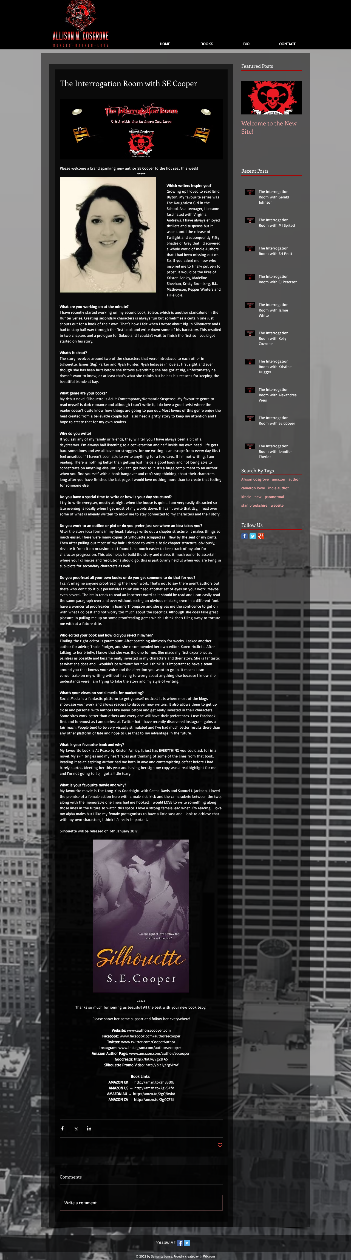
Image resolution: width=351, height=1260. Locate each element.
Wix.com (209, 1256)
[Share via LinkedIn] (89, 1128)
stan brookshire (254, 505)
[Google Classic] (261, 536)
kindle (246, 496)
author (294, 479)
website (277, 505)
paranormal (274, 496)
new (258, 496)
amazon (278, 479)
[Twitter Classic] (253, 536)
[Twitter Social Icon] (187, 1243)
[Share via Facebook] (62, 1128)
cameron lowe (253, 488)
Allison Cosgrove (255, 479)
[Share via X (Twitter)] (75, 1128)
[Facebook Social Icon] (180, 1243)
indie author (278, 488)
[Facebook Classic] (244, 536)
